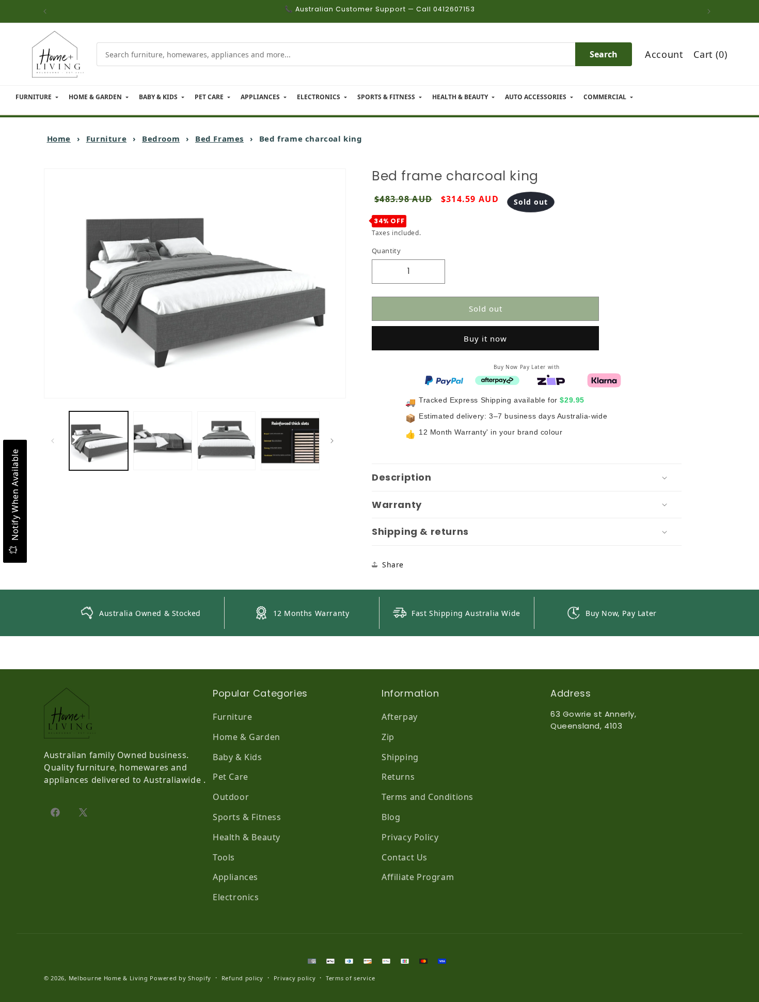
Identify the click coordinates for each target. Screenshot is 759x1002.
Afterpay (400, 716)
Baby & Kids (237, 757)
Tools (224, 857)
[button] (527, 477)
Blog (391, 817)
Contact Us (405, 857)
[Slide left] (55, 440)
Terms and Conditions (427, 797)
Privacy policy (295, 978)
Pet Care (230, 776)
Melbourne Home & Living (108, 978)
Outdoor (231, 797)
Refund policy (242, 978)
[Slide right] (334, 440)
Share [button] (393, 564)
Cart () (710, 54)
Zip (388, 737)
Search (604, 54)
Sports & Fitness (247, 817)
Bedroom (161, 138)
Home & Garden (246, 737)
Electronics (236, 897)
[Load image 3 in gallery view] (226, 440)
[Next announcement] (711, 11)
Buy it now (485, 338)
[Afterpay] (497, 379)
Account (664, 54)
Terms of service (350, 978)
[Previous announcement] (47, 11)
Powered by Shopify (180, 978)
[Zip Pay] (551, 379)
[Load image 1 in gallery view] (98, 440)
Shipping (400, 757)
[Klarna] (604, 379)
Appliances (235, 877)
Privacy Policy (410, 837)
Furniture (106, 138)
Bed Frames (219, 138)
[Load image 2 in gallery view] (162, 440)
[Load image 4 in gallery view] (290, 440)
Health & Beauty (246, 837)
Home (59, 138)
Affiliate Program (418, 877)
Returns (398, 776)
